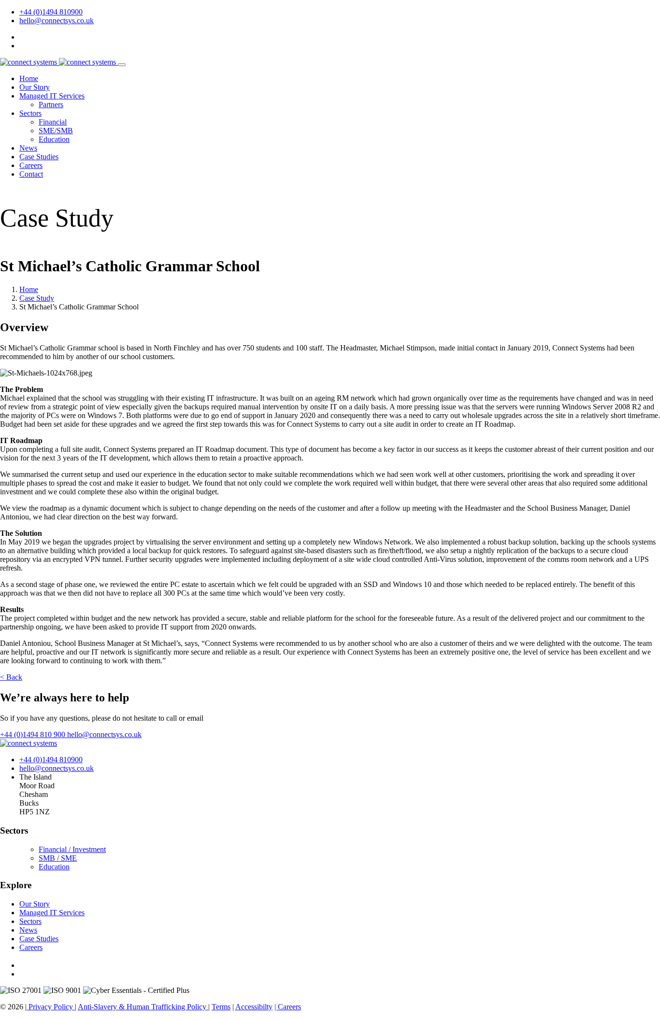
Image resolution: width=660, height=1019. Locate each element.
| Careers (287, 1007)
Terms (221, 1007)
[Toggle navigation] (122, 64)
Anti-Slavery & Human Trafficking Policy (143, 1007)
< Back (11, 677)
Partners (51, 104)
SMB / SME (58, 858)
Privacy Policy (51, 1007)
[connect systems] (59, 62)
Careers (31, 165)
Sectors (30, 113)
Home (28, 78)
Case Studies (38, 157)
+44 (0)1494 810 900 (33, 734)
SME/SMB (56, 130)
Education (54, 139)
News (28, 148)
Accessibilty (254, 1007)
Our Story (34, 87)
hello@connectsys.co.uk (56, 20)
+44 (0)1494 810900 (51, 12)
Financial (53, 122)
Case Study (36, 298)
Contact (31, 174)
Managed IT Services (52, 96)
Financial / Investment (72, 849)
